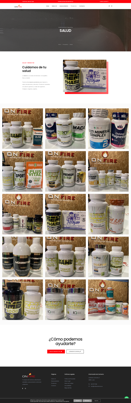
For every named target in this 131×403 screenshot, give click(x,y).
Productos (74, 6)
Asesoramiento (64, 6)
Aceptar (78, 400)
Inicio (47, 6)
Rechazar (87, 400)
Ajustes (96, 400)
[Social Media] (109, 6)
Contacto (82, 6)
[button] (104, 1)
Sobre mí (54, 6)
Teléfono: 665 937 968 (28, 1)
